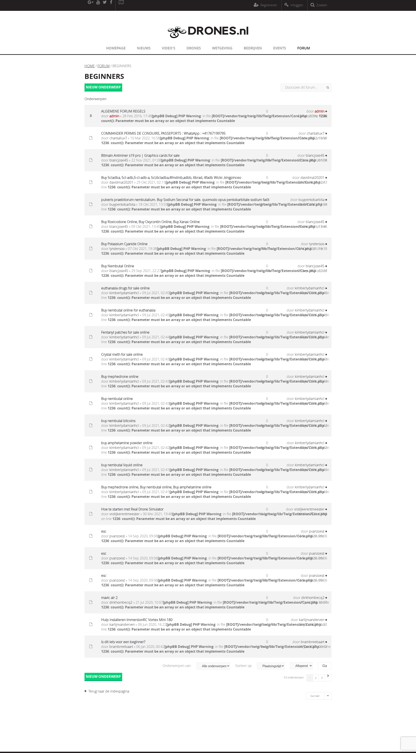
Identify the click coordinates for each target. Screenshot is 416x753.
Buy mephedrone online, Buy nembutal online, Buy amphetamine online (156, 487)
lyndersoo (117, 248)
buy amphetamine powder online (127, 442)
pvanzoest (117, 536)
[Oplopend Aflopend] (303, 665)
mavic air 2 (109, 597)
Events (279, 48)
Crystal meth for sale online (122, 354)
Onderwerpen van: (177, 665)
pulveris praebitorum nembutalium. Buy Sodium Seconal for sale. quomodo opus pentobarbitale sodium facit (185, 199)
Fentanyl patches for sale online (125, 332)
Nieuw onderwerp (103, 87)
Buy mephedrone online (119, 376)
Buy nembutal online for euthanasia (128, 310)
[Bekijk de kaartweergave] (121, 5)
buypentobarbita (122, 204)
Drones (194, 48)
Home (89, 66)
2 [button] (316, 678)
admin (114, 116)
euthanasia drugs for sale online (125, 288)
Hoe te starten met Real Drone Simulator (132, 509)
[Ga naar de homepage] (208, 40)
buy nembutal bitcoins (118, 420)
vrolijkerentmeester (124, 514)
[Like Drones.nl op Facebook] (111, 5)
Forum (303, 48)
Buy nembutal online (117, 398)
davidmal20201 (121, 182)
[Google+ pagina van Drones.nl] (90, 5)
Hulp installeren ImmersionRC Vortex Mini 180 (136, 619)
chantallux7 (118, 138)
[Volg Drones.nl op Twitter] (104, 5)
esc (103, 531)
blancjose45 (118, 160)
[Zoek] (328, 87)
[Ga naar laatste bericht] (326, 111)
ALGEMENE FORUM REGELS (123, 111)
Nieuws (144, 48)
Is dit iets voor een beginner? (123, 641)
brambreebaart (121, 646)
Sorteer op (244, 665)
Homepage (116, 48)
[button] (328, 677)
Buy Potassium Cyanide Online (124, 243)
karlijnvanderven (122, 624)
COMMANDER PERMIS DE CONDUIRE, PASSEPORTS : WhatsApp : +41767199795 (163, 133)
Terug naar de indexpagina (108, 691)
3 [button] (322, 678)
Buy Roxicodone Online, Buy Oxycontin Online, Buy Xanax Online (150, 221)
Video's (168, 48)
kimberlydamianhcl (124, 292)
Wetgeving (222, 48)
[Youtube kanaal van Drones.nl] (98, 5)
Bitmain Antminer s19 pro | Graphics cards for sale (140, 155)
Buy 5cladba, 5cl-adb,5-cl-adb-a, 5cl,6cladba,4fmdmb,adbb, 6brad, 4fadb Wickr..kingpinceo (171, 177)
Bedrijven (253, 48)
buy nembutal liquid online (122, 465)
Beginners (104, 76)
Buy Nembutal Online (117, 266)
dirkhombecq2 (120, 602)
